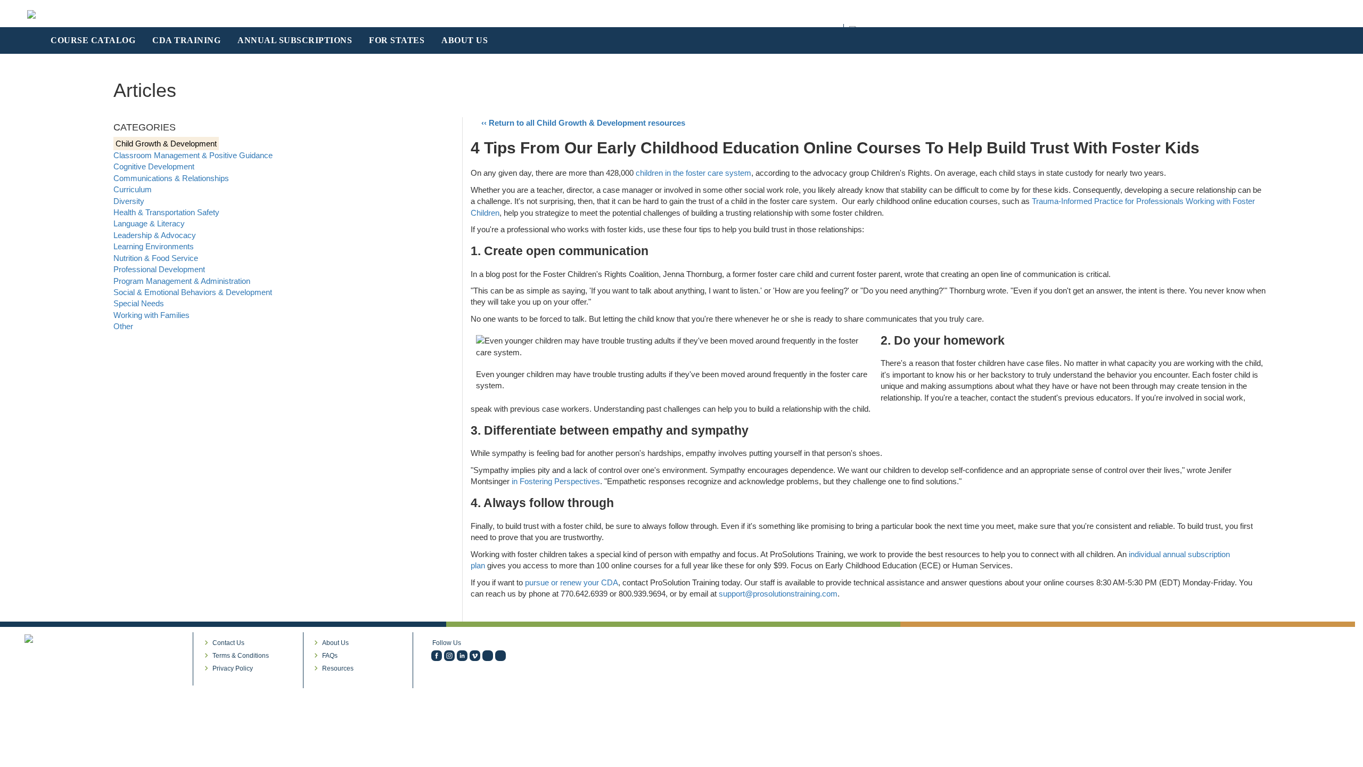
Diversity (128, 201)
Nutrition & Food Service (155, 258)
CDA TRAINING (186, 40)
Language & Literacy (149, 223)
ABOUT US (464, 40)
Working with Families (151, 315)
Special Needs (138, 303)
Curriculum (132, 189)
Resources (338, 668)
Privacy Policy (232, 668)
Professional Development (159, 269)
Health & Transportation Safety (166, 212)
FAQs (330, 655)
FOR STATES (396, 40)
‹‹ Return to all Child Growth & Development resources (583, 122)
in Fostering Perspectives (556, 481)
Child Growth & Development (166, 143)
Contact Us (228, 643)
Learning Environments (153, 246)
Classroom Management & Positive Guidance (193, 155)
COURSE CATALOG (93, 40)
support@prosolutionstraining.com (778, 593)
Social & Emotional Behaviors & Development (192, 292)
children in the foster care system (693, 172)
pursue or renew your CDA (571, 582)
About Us (335, 643)
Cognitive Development (153, 166)
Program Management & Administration (181, 280)
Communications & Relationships (171, 178)
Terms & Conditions (240, 655)
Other (123, 326)
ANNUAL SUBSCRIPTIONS (294, 40)
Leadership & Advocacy (154, 235)
